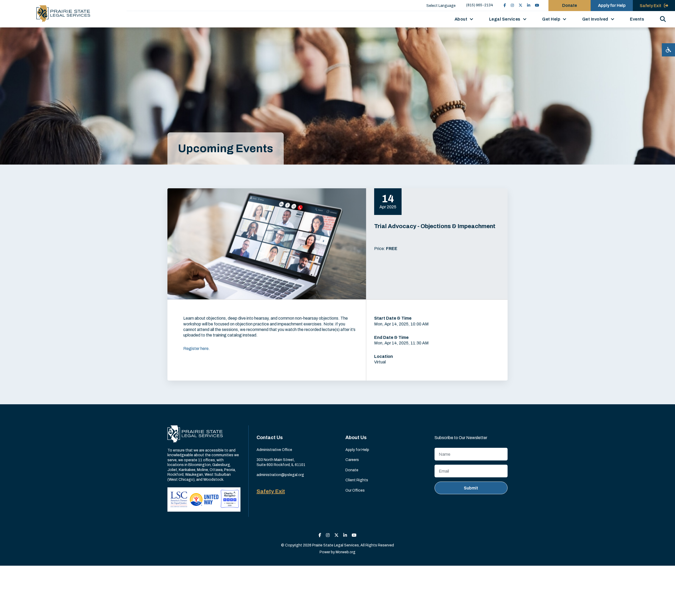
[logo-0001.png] (63, 13)
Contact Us (270, 437)
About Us (356, 437)
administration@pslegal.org (280, 475)
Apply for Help (612, 5)
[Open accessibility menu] (668, 49)
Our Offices (355, 490)
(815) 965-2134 (479, 5)
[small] (505, 5)
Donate (569, 5)
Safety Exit (271, 491)
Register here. (196, 348)
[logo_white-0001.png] (195, 434)
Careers (352, 460)
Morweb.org (345, 552)
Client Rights (356, 480)
